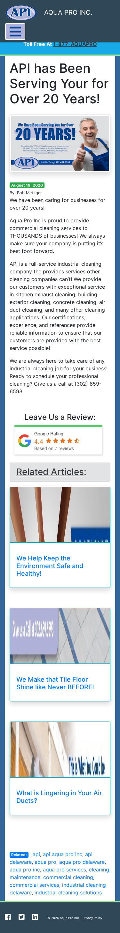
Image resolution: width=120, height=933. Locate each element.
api (36, 854)
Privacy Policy (92, 918)
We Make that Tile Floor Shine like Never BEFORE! (55, 683)
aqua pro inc (25, 869)
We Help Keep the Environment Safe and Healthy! (50, 565)
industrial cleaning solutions (68, 892)
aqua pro (45, 862)
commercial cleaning (68, 877)
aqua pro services (64, 869)
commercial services (34, 885)
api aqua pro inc (62, 854)
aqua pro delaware (82, 862)
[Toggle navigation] (15, 31)
